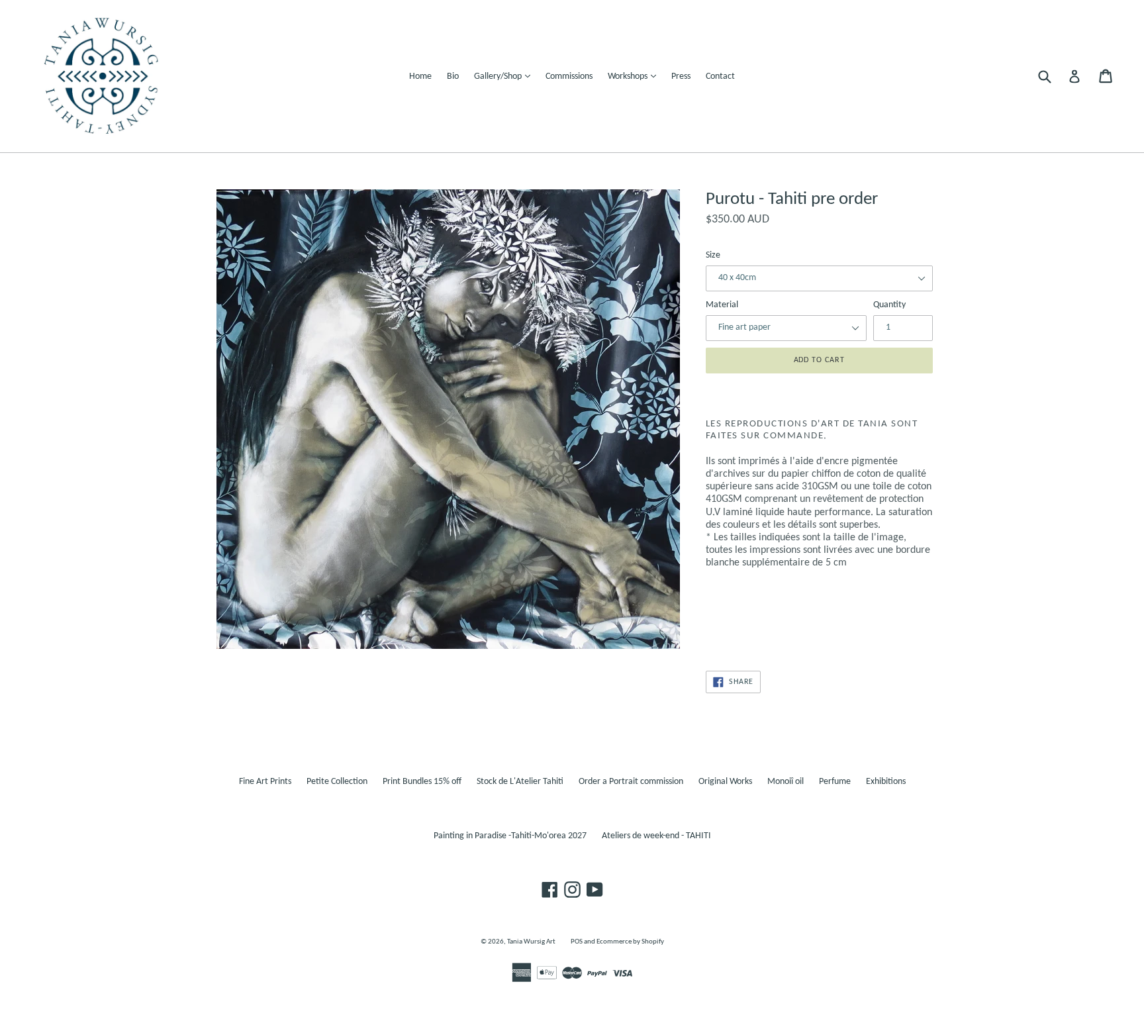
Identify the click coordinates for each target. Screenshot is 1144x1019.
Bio (453, 76)
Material (722, 305)
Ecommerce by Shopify (630, 942)
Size (713, 255)
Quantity (889, 305)
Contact (720, 76)
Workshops (635, 76)
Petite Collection (337, 782)
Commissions (569, 76)
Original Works (725, 782)
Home (420, 76)
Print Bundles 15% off (422, 782)
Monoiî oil (785, 782)
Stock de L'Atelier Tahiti (520, 782)
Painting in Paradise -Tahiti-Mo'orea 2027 (510, 836)
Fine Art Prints (265, 782)
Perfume (835, 782)
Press (681, 76)
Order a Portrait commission (631, 782)
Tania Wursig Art (531, 942)
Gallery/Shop (505, 76)
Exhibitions (886, 782)
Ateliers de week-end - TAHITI (656, 836)
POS (577, 942)
